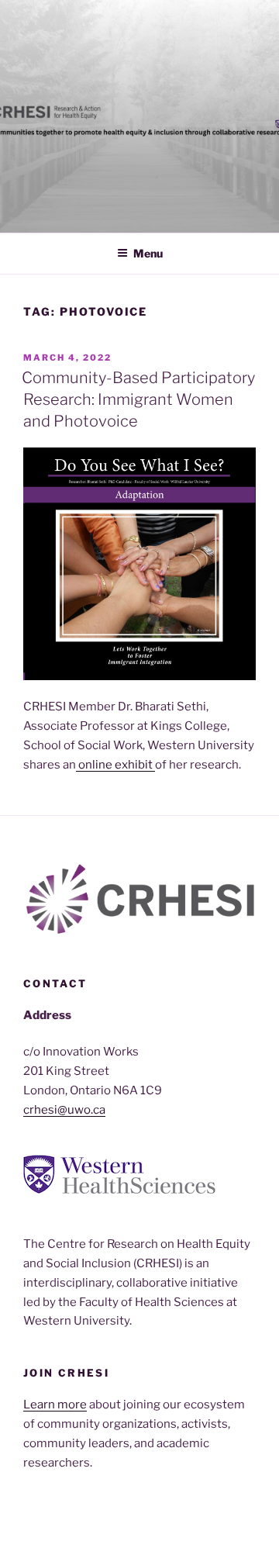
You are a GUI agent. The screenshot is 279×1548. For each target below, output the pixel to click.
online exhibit (115, 765)
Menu (148, 253)
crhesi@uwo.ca (64, 1110)
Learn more (55, 1405)
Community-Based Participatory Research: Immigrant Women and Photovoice (138, 399)
